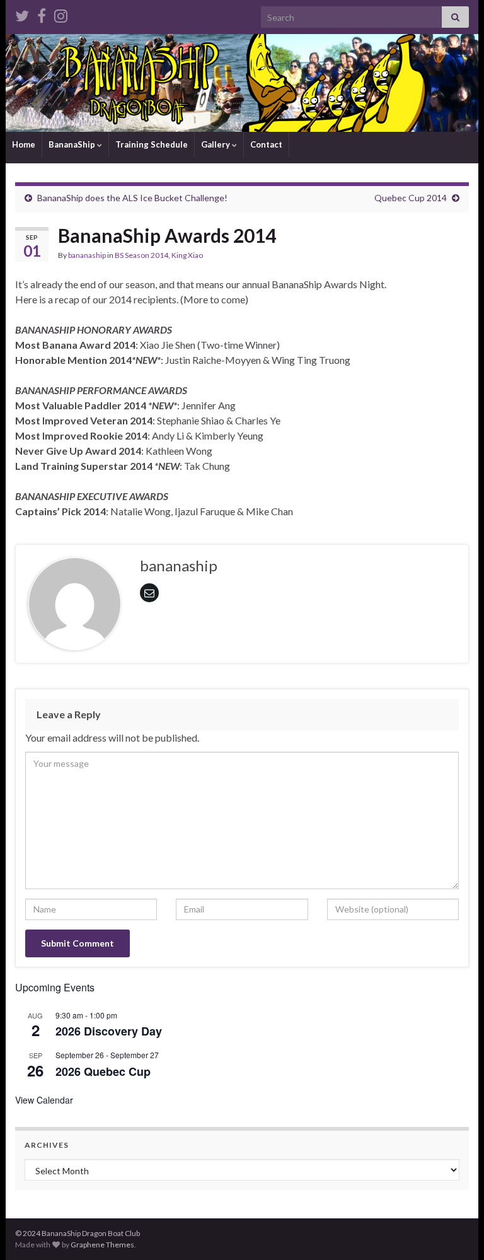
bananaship (87, 255)
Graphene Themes (102, 1244)
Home (23, 144)
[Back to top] (455, 1231)
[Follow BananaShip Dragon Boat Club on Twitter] (22, 13)
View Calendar (44, 1100)
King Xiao (187, 255)
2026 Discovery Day (108, 1031)
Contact (266, 144)
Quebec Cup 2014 (410, 197)
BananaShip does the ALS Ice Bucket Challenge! (132, 197)
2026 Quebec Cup (103, 1071)
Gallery (216, 144)
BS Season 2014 (141, 255)
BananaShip (73, 144)
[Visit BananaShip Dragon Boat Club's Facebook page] (41, 13)
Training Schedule (151, 144)
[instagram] (60, 13)
